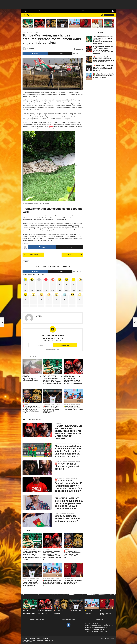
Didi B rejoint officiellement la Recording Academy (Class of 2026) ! (73, 582)
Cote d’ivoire (45, 11)
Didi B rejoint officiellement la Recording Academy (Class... (105, 612)
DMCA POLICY (26, 640)
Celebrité (37, 11)
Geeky (33, 305)
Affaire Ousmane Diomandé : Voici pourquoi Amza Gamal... (29, 612)
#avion (26, 261)
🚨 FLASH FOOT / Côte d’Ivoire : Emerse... (75, 611)
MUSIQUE (25, 11)
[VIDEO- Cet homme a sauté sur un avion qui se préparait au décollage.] (32, 366)
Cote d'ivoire (46, 375)
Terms (46, 640)
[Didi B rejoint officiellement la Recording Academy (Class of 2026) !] (73, 570)
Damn (32, 290)
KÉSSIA (66, 290)
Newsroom (40, 640)
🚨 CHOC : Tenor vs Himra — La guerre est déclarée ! (67, 466)
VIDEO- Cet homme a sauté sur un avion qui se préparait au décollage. (32, 378)
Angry (52, 290)
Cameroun (25, 404)
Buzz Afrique (28, 32)
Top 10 (31, 11)
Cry (25, 290)
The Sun (51, 126)
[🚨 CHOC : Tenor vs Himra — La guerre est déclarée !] (37, 467)
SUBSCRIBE (65, 345)
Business (70, 11)
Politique (78, 11)
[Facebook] (68, 625)
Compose (109, 15)
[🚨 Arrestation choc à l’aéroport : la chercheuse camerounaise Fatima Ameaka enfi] (32, 395)
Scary (64, 305)
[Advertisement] (68, 4)
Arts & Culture (58, 478)
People (33, 640)
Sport (52, 11)
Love (49, 305)
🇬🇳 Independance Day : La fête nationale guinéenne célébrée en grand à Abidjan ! (73, 408)
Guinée (73, 404)
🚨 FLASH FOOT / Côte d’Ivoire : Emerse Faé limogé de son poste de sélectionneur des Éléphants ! (51, 409)
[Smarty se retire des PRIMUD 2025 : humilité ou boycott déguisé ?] (37, 520)
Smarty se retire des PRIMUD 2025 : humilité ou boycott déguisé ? (67, 518)
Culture (39, 638)
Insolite (31, 641)
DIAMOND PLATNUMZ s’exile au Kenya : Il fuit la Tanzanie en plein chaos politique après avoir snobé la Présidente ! (69, 503)
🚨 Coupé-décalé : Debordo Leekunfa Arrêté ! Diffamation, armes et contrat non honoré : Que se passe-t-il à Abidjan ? (68, 485)
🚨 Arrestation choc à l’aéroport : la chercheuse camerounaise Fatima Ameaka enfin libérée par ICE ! (31, 409)
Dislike (39, 290)
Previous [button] (21, 23)
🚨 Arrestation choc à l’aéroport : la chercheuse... (59, 612)
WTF (80, 305)
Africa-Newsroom (61, 11)
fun (26, 305)
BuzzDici (29, 15)
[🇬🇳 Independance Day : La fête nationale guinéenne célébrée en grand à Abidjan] (73, 395)
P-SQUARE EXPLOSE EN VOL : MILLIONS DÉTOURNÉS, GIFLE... (45, 612)
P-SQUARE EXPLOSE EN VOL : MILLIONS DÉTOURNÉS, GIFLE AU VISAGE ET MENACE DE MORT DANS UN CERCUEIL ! (73, 381)
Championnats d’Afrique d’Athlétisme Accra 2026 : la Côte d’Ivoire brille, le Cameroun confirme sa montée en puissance (68, 451)
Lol (41, 305)
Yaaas (73, 290)
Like (46, 290)
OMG (56, 305)
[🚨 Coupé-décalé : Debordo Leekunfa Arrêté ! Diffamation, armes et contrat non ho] (37, 484)
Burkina (57, 513)
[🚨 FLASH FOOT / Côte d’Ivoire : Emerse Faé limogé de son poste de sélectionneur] (52, 395)
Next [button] (115, 23)
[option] (28, 23)
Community (32, 638)
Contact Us (46, 638)
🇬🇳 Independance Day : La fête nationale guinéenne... (91, 612)
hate (60, 290)
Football (53, 375)
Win (72, 305)
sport (58, 404)
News (36, 32)
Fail (80, 290)
